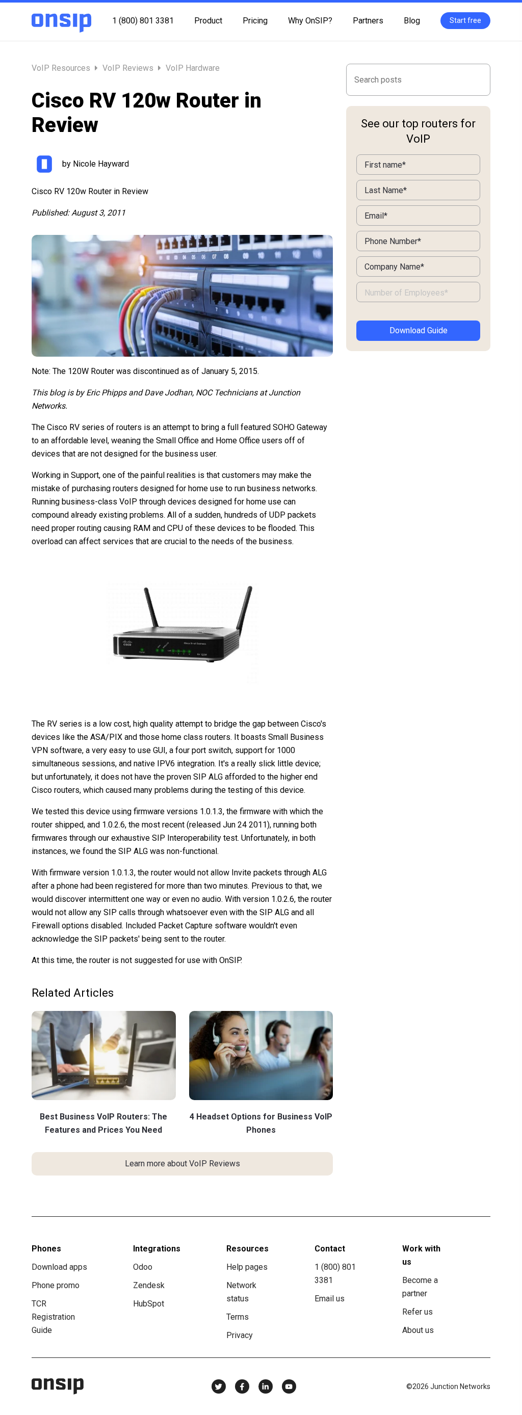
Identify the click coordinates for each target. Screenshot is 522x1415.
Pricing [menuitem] (255, 20)
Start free (465, 20)
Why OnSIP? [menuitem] (310, 20)
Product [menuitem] (208, 20)
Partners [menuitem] (368, 20)
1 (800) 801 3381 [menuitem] (143, 20)
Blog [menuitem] (412, 20)
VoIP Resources (62, 68)
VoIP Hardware (193, 68)
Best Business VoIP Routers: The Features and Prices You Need (103, 1123)
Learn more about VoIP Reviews (182, 1163)
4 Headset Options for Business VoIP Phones (261, 1123)
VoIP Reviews (127, 68)
